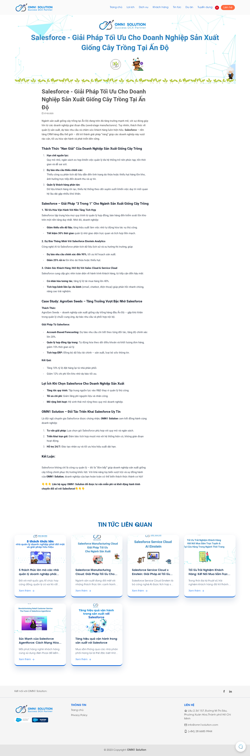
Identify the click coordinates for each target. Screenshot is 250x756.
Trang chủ (116, 7)
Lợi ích (131, 7)
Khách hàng (160, 7)
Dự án (189, 7)
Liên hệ (227, 7)
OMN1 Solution (136, 750)
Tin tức (177, 7)
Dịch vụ (143, 7)
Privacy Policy (79, 715)
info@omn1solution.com (203, 725)
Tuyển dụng (205, 7)
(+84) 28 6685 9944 (200, 731)
